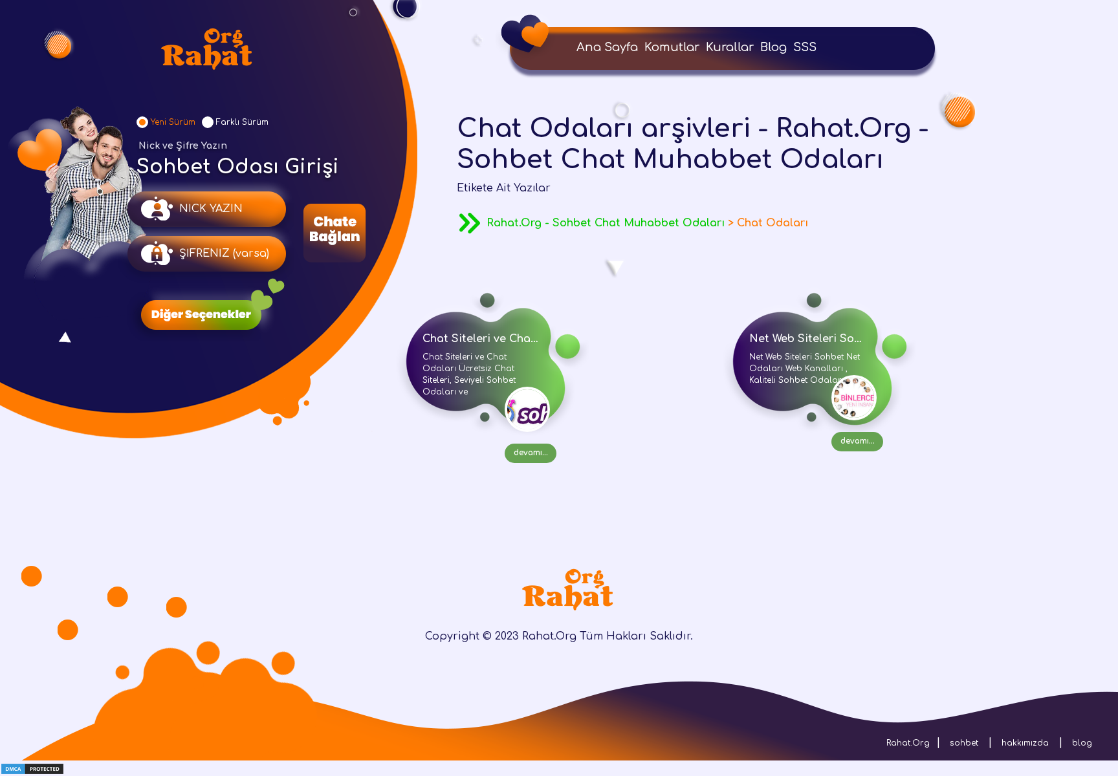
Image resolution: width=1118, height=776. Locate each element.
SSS (805, 47)
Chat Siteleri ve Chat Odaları (501, 339)
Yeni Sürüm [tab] (173, 122)
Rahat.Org (908, 743)
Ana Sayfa (607, 47)
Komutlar (671, 47)
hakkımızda (1025, 743)
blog (1082, 743)
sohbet (964, 743)
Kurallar (730, 47)
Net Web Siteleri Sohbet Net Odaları (848, 339)
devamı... (531, 452)
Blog (773, 47)
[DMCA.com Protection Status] (32, 768)
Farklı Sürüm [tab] (242, 122)
